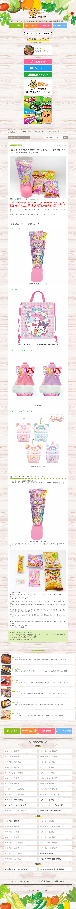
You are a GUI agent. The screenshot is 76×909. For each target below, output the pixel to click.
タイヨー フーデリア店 (50, 794)
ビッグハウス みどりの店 (16, 805)
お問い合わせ (59, 881)
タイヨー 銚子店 (47, 853)
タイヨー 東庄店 (13, 821)
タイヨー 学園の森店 (15, 800)
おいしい (15, 25)
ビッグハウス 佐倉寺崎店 (51, 859)
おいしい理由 (18, 129)
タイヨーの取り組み (60, 25)
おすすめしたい (30, 25)
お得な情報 (45, 25)
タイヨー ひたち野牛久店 (51, 811)
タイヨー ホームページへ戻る (39, 33)
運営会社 (47, 881)
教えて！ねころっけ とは (38, 92)
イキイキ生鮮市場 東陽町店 (52, 869)
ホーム (10, 129)
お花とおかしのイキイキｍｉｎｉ (20, 869)
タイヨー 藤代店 (47, 800)
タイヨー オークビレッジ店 (52, 805)
